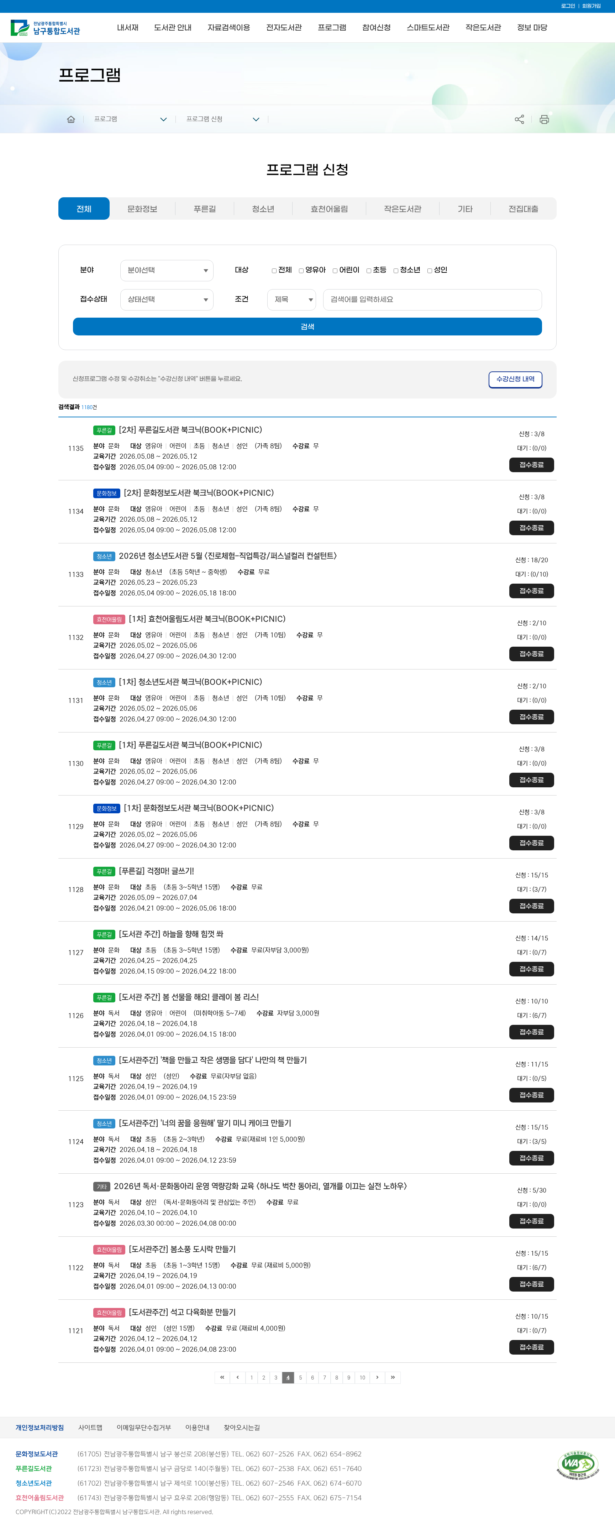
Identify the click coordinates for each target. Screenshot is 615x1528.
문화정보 (142, 209)
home (65, 108)
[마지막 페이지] (393, 1378)
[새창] (578, 1454)
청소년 (263, 209)
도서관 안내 (172, 28)
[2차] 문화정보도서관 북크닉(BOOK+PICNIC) (185, 493)
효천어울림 (329, 209)
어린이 (349, 270)
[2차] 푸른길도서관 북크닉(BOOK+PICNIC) (179, 430)
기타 (465, 209)
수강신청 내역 (515, 379)
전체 (84, 209)
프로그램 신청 (204, 119)
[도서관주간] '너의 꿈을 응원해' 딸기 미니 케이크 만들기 (194, 1123)
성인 (440, 270)
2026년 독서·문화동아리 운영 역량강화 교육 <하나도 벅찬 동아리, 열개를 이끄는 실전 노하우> (252, 1186)
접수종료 (532, 465)
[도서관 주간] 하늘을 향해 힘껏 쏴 (160, 934)
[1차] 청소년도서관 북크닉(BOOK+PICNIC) (179, 682)
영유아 (315, 270)
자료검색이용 (228, 28)
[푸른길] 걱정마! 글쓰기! (145, 871)
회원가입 (591, 6)
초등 (380, 270)
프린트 (544, 119)
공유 (519, 119)
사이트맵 (90, 1428)
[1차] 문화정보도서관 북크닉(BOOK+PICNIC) (185, 808)
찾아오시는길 (242, 1428)
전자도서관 (284, 28)
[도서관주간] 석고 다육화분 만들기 (166, 1312)
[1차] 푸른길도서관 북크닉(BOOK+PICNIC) (179, 745)
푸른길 (205, 209)
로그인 (568, 6)
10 (362, 1378)
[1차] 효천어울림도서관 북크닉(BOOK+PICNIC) (191, 619)
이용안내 (197, 1428)
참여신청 (376, 28)
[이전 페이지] (238, 1378)
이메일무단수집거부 (144, 1428)
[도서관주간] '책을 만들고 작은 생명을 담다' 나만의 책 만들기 (202, 1060)
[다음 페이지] (377, 1378)
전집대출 (523, 209)
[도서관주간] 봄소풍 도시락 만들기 (166, 1249)
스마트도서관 (428, 28)
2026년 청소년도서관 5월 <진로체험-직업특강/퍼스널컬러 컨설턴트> (217, 556)
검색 (307, 327)
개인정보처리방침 (40, 1428)
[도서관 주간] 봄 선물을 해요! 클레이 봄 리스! (178, 997)
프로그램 (332, 28)
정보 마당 (532, 28)
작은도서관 (483, 28)
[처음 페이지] (222, 1378)
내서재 (127, 28)
